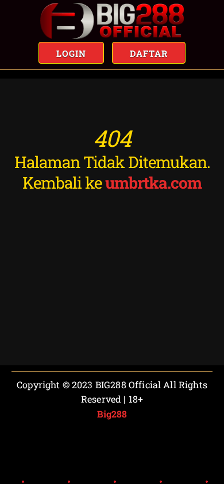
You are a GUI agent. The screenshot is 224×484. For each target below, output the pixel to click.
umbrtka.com (153, 182)
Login (71, 53)
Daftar (149, 53)
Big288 (112, 414)
